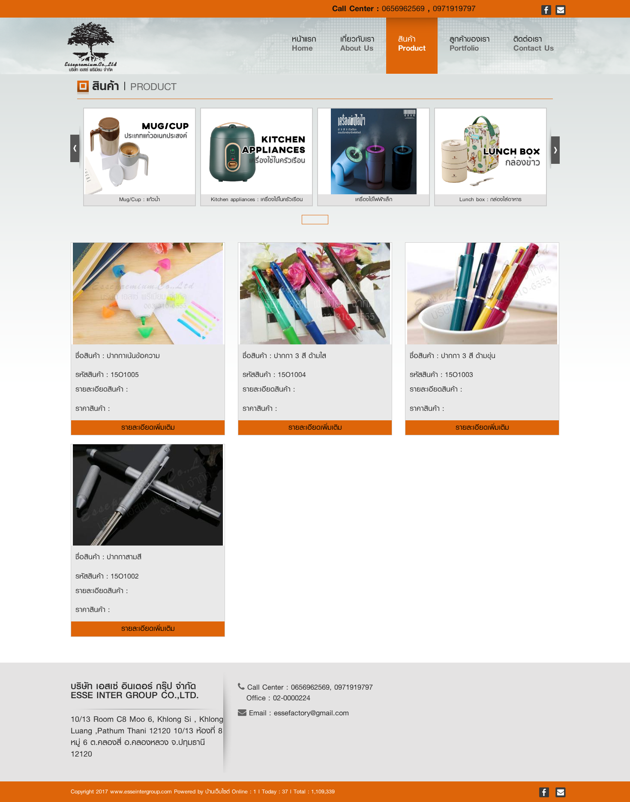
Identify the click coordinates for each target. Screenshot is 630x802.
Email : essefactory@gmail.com (297, 713)
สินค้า (412, 43)
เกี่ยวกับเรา (357, 43)
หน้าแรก (310, 43)
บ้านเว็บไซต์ (217, 791)
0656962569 (403, 8)
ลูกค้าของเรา (469, 43)
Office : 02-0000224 (278, 698)
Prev (76, 147)
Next (554, 147)
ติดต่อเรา (533, 43)
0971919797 (454, 8)
